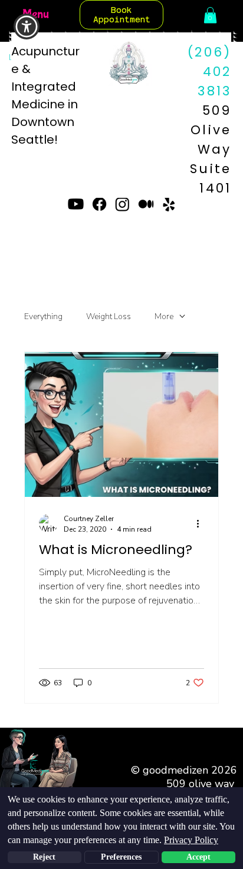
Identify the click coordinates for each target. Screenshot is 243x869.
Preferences (121, 857)
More (164, 316)
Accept (198, 857)
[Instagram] (122, 204)
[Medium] (146, 204)
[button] (210, 15)
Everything (43, 316)
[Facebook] (99, 204)
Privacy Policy (191, 840)
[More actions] (202, 523)
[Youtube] (76, 204)
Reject (44, 857)
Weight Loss (108, 316)
